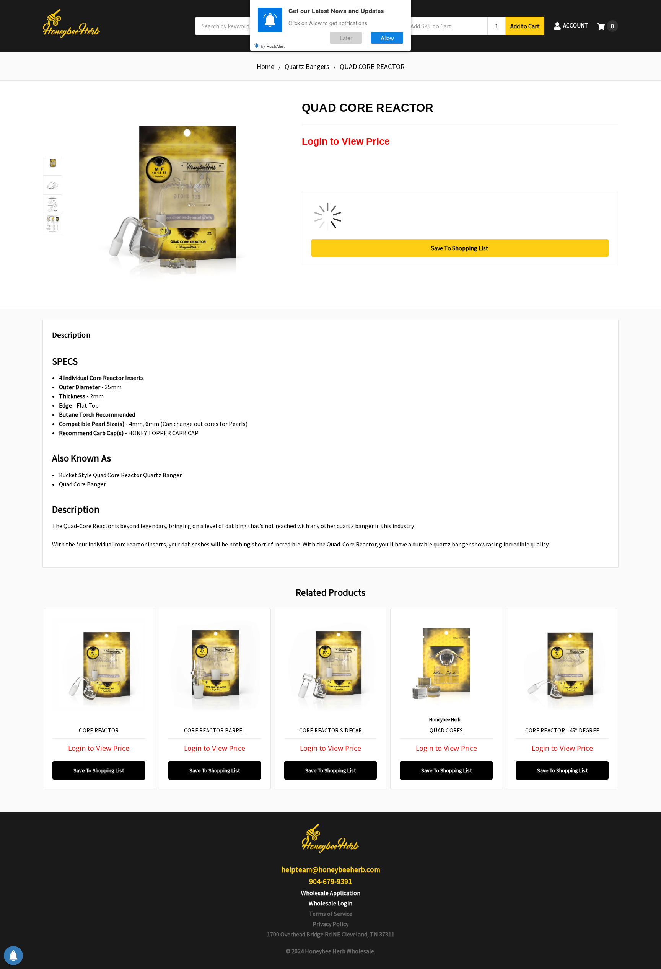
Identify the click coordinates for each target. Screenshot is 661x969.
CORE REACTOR (99, 730)
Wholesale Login (330, 903)
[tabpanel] (99, 699)
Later (346, 38)
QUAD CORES (446, 730)
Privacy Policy (330, 924)
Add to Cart (525, 26)
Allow (387, 38)
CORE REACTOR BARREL (215, 730)
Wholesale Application (330, 893)
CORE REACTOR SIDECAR (330, 730)
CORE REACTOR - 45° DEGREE (562, 730)
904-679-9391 (330, 881)
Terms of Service (330, 913)
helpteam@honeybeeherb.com (330, 869)
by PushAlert (273, 46)
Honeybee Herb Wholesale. (340, 951)
